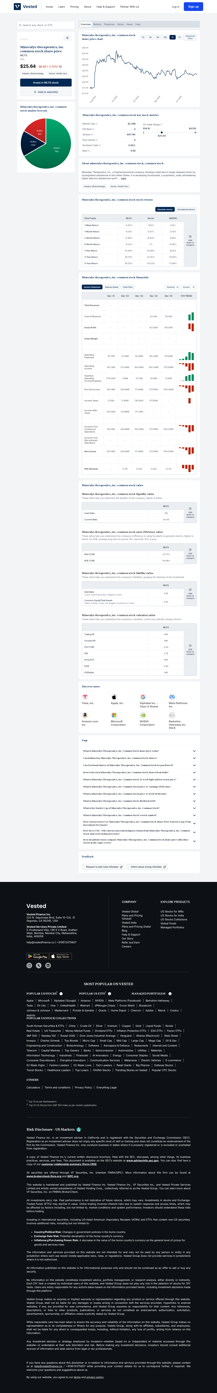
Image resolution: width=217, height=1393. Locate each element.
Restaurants (141, 1045)
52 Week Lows (82, 1065)
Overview (86, 24)
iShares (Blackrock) (147, 1035)
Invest (49, 6)
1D (143, 37)
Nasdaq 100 (48, 1035)
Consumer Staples (137, 1055)
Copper (126, 1025)
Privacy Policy (83, 1087)
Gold (138, 1025)
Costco (174, 1010)
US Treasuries (52, 1030)
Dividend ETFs (103, 1030)
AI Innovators (100, 1055)
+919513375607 (66, 942)
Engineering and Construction (44, 1045)
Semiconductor (104, 1050)
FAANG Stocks (102, 1070)
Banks (87, 1050)
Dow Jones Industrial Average (97, 1035)
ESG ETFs (157, 1030)
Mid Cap (122, 1040)
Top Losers (81, 1070)
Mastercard (61, 1010)
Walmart (85, 1005)
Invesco (31, 1040)
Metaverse (130, 1060)
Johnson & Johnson (38, 1010)
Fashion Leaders (59, 1065)
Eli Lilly (41, 1005)
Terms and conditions (57, 1087)
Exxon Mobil (127, 1005)
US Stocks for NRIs (172, 911)
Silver (99, 1025)
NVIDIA (99, 1000)
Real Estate (33, 1030)
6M (165, 37)
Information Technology (41, 1055)
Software (93, 1045)
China (72, 1025)
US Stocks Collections (174, 919)
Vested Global (130, 911)
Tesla (30, 1005)
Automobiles (125, 1050)
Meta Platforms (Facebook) (124, 1000)
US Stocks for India (172, 915)
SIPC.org (72, 1176)
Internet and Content (165, 1045)
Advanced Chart (190, 37)
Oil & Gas (171, 1040)
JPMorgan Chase (105, 1005)
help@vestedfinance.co (40, 942)
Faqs (138, 24)
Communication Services (105, 1060)
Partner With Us (129, 6)
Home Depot (118, 1010)
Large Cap (137, 1040)
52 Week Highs (36, 1065)
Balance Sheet (111, 287)
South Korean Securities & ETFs (45, 1025)
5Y (179, 37)
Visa (52, 1005)
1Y (173, 37)
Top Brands (71, 1040)
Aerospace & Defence (117, 1045)
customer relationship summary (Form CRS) (68, 1164)
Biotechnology (75, 1045)
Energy (117, 1055)
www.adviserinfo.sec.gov (142, 1160)
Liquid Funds (153, 1025)
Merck (162, 1010)
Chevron (136, 1010)
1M (157, 37)
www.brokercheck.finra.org (44, 1176)
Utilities (142, 1050)
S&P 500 (32, 1035)
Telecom (32, 1050)
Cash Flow (127, 287)
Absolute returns (165, 209)
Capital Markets (50, 1050)
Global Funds (168, 923)
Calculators (33, 1087)
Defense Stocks (163, 1065)
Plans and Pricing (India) (136, 926)
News (130, 24)
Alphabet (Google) (65, 1000)
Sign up (193, 6)
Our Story (127, 938)
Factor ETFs (174, 1030)
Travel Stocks (35, 1070)
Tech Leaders (104, 1065)
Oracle (102, 1010)
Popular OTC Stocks (164, 1070)
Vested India (129, 922)
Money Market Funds (77, 1030)
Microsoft (43, 1000)
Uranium (112, 1025)
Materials (156, 1050)
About (87, 6)
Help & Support (106, 6)
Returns (97, 24)
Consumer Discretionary (41, 1060)
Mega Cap (155, 1040)
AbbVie (31, 1015)
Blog (124, 930)
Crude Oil (85, 1025)
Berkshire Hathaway (158, 1000)
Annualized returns (186, 209)
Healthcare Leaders (59, 1070)
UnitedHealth (67, 1005)
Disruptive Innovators (72, 1060)
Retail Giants (124, 1065)
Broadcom (145, 1005)
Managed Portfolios (172, 927)
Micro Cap (89, 1040)
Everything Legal (107, 1087)
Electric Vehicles (151, 1060)
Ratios (120, 24)
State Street (171, 1035)
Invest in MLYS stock (46, 82)
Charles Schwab (50, 1040)
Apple (30, 1000)
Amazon (86, 1000)
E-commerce (173, 1060)
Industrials (66, 1055)
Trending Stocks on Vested (131, 1070)
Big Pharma (143, 1065)
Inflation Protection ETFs (131, 1030)
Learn (61, 6)
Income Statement (92, 287)
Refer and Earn (131, 942)
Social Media (160, 1055)
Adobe (149, 1010)
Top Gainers (72, 1050)
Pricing (74, 6)
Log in (175, 6)
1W (150, 37)
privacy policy (95, 1377)
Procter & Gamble (83, 1010)
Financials (109, 24)
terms (77, 1377)
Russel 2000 (67, 1035)
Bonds (169, 1025)
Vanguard (126, 1035)
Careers (126, 946)
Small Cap (106, 1040)
